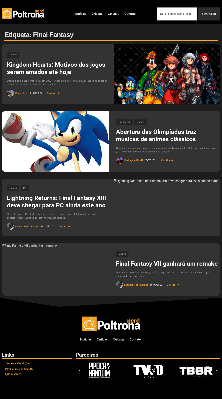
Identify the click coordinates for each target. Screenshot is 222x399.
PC (24, 188)
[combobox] (177, 13)
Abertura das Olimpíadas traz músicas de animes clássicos (156, 135)
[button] (79, 371)
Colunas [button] (113, 13)
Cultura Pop (124, 122)
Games (13, 54)
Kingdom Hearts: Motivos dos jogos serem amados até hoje (56, 68)
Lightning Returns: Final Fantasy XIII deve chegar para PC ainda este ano (56, 201)
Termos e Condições (18, 363)
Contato (130, 13)
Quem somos (13, 374)
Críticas (97, 13)
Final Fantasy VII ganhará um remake (167, 263)
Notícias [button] (80, 13)
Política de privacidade (19, 368)
